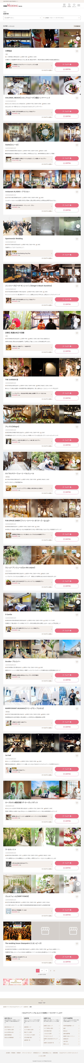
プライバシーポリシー (27, 1052)
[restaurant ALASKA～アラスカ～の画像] (42, 179)
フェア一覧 (68, 64)
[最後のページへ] (54, 970)
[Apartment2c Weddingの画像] (42, 226)
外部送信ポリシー (37, 1052)
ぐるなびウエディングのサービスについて (68, 1052)
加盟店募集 (55, 1052)
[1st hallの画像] (42, 743)
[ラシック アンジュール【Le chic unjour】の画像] (42, 555)
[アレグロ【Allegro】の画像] (42, 414)
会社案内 (8, 1052)
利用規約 (13, 1052)
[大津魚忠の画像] (42, 38)
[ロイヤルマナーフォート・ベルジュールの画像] (42, 461)
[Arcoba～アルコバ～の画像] (42, 649)
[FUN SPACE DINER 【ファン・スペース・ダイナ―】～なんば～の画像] (42, 508)
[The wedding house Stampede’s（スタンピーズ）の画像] (42, 931)
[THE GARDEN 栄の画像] (42, 367)
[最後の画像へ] (78, 38)
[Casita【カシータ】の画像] (42, 132)
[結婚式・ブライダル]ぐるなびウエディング (12, 1006)
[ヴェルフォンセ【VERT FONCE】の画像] (42, 884)
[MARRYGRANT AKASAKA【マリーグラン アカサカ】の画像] (42, 696)
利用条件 (19, 1052)
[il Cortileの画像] (42, 602)
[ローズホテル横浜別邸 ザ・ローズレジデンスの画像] (42, 790)
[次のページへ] (50, 970)
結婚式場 (26, 1006)
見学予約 (68, 69)
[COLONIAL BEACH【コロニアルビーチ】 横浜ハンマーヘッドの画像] (42, 85)
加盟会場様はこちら (47, 1052)
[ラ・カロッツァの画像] (42, 837)
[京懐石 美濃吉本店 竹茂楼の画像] (42, 320)
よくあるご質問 (42, 1055)
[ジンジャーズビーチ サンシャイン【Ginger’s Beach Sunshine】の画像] (42, 273)
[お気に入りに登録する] (77, 51)
